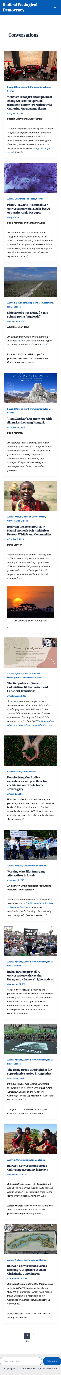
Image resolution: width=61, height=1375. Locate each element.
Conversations (37, 87)
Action (10, 198)
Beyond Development (18, 87)
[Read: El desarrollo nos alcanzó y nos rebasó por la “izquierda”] (30, 281)
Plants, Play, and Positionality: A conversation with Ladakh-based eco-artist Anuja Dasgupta (28, 209)
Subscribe (52, 1361)
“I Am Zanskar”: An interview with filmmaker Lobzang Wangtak (29, 420)
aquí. (45, 344)
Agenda (18, 673)
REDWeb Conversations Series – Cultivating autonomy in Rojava (28, 1168)
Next (30, 1341)
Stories (10, 91)
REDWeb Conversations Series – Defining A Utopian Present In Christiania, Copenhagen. (28, 1270)
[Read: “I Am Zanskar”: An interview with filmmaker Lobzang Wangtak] (30, 387)
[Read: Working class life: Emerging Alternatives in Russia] (30, 844)
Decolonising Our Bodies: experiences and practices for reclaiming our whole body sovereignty (27, 783)
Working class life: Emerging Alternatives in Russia (26, 873)
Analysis (11, 302)
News (10, 965)
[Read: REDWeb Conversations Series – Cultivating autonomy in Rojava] (30, 1138)
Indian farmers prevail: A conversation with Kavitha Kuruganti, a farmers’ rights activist (30, 975)
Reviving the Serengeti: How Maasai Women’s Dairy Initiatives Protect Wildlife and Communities (29, 530)
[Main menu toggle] (55, 7)
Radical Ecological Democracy (20, 7)
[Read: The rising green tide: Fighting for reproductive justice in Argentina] (30, 1038)
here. (20, 340)
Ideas (48, 87)
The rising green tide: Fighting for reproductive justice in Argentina (29, 1071)
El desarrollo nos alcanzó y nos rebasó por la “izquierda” (27, 315)
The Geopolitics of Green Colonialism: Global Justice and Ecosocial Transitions (27, 687)
